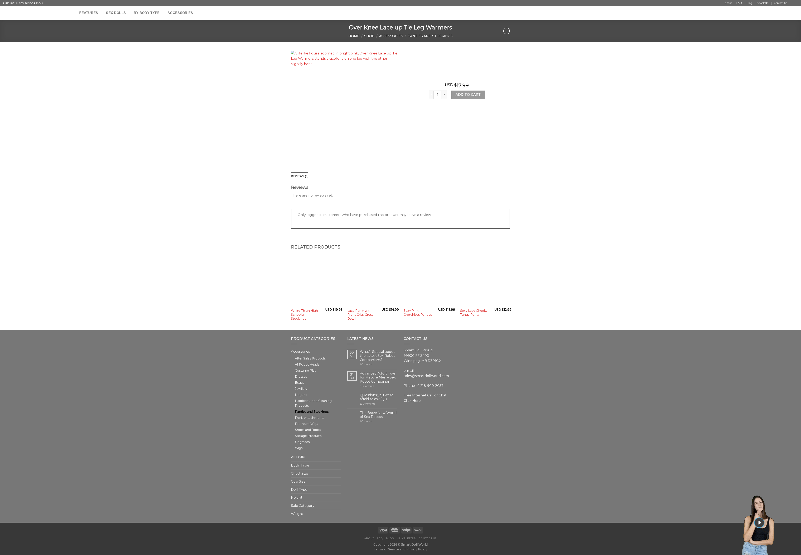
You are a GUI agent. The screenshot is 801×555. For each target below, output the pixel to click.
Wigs (298, 448)
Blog (749, 3)
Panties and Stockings (430, 36)
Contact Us (780, 3)
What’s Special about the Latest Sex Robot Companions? (377, 356)
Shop (369, 36)
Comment (366, 364)
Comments (367, 386)
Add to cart (468, 95)
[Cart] (796, 13)
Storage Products (308, 436)
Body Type (300, 465)
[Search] (73, 13)
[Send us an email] (792, 3)
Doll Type (299, 490)
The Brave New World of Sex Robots (378, 415)
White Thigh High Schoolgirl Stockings (304, 314)
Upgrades (302, 442)
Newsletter (763, 3)
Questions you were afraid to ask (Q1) (376, 397)
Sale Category (302, 506)
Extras (299, 383)
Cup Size (298, 481)
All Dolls (298, 457)
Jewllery (301, 389)
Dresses (301, 376)
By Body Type (147, 13)
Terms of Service (386, 549)
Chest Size (299, 474)
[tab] (299, 176)
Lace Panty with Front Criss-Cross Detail (360, 314)
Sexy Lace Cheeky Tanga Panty (473, 313)
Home (353, 36)
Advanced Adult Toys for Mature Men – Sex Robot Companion (378, 377)
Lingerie (301, 395)
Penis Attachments (309, 418)
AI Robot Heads (307, 364)
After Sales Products (310, 358)
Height (296, 498)
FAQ (739, 3)
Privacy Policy (416, 549)
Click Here (412, 401)
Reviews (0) (299, 176)
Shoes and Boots (308, 430)
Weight (297, 514)
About (728, 3)
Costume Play (305, 370)
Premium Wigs (306, 424)
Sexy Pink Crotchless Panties (418, 313)
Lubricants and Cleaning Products (313, 403)
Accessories (180, 13)
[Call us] (796, 3)
